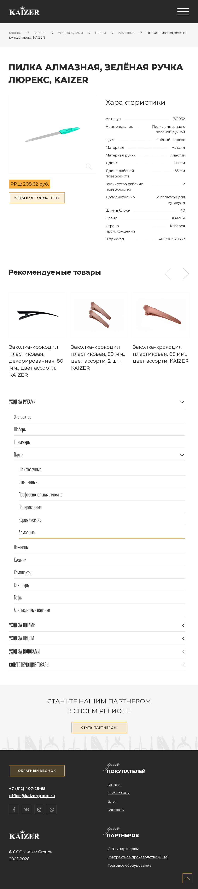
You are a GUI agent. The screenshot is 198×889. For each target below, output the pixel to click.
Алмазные (27, 532)
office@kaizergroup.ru (32, 795)
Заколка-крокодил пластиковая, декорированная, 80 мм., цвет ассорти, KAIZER (36, 361)
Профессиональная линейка (40, 494)
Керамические (30, 520)
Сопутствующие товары (29, 664)
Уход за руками (22, 401)
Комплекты (22, 572)
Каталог (115, 785)
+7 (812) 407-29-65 (27, 788)
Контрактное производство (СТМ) (138, 857)
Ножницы (21, 547)
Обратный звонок (37, 771)
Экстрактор (22, 417)
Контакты (116, 810)
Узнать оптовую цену (37, 198)
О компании (119, 793)
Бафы (18, 597)
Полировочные (30, 507)
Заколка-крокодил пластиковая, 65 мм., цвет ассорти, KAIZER (161, 354)
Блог (112, 801)
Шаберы (20, 429)
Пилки (18, 454)
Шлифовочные (30, 469)
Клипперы (22, 585)
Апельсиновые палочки (32, 610)
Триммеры (22, 442)
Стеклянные (28, 482)
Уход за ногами (22, 625)
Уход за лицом (21, 638)
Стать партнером (99, 728)
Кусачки (20, 560)
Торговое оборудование (130, 865)
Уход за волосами (24, 651)
